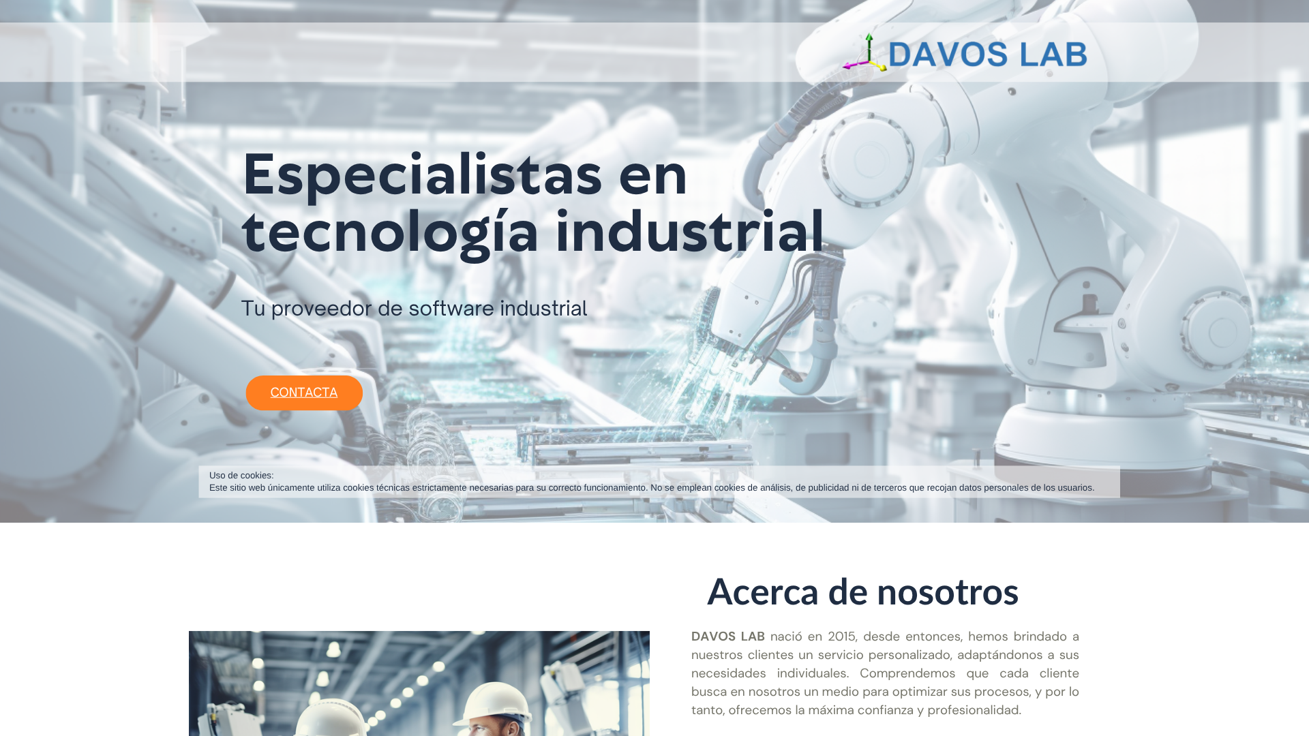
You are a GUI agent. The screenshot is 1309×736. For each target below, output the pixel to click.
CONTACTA (304, 393)
